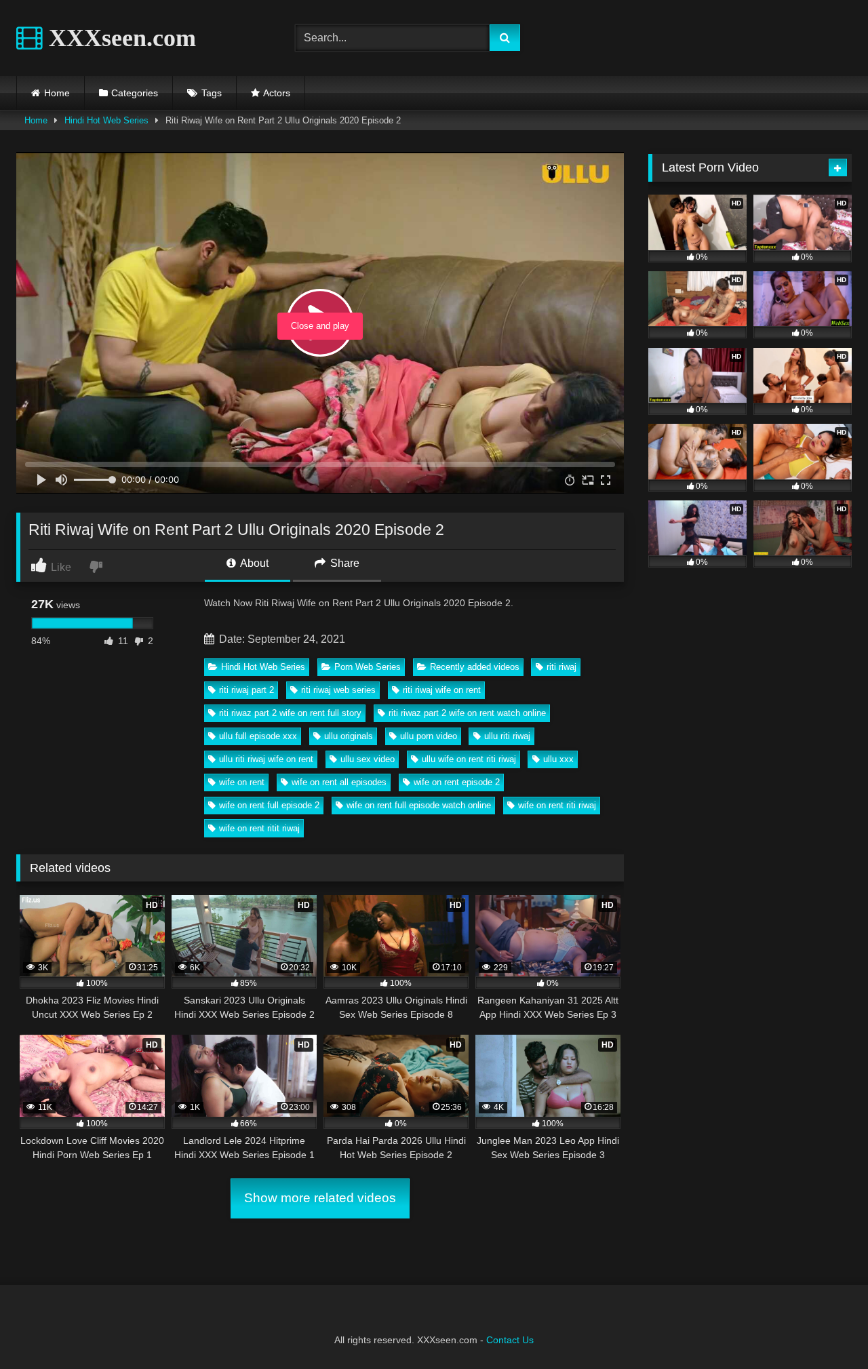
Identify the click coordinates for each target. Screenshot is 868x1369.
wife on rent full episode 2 (269, 805)
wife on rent (241, 782)
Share (343, 563)
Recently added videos (474, 667)
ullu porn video (428, 736)
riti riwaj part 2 (246, 690)
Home (57, 92)
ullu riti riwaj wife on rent (266, 759)
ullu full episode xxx (258, 736)
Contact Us (510, 1339)
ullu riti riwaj (507, 736)
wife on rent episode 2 (457, 782)
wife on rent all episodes (339, 782)
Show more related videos (320, 1198)
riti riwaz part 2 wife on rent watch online (467, 713)
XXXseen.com (119, 38)
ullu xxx (558, 759)
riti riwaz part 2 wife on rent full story (290, 713)
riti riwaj (561, 667)
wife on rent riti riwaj (557, 805)
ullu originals (348, 736)
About (253, 563)
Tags (211, 92)
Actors (276, 92)
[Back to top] (826, 1328)
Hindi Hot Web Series (106, 120)
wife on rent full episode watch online (419, 805)
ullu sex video (367, 759)
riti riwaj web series (338, 690)
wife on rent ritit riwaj (259, 828)
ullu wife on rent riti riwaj (469, 759)
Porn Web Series (367, 667)
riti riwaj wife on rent (442, 690)
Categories (134, 92)
